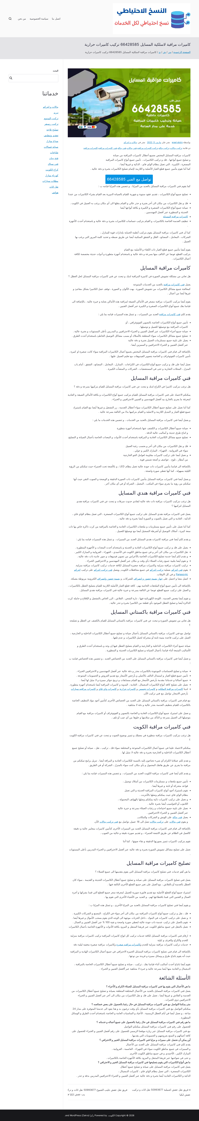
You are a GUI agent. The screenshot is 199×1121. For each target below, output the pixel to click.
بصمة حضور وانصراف (108, 578)
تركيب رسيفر (51, 123)
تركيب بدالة (164, 148)
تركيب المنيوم (51, 118)
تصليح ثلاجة (52, 129)
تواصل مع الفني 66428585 (129, 179)
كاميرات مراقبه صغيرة (128, 944)
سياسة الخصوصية (39, 18)
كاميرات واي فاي (108, 688)
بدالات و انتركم (130, 142)
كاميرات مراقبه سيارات (83, 688)
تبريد (56, 112)
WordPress (75, 1115)
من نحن (22, 18)
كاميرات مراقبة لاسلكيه (170, 688)
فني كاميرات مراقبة (107, 148)
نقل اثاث (53, 186)
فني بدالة (122, 148)
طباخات (54, 152)
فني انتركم (177, 569)
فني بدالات (132, 148)
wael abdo (177, 142)
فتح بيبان (53, 158)
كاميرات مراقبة (90, 148)
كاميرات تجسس (147, 688)
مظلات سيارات (50, 181)
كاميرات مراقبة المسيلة (175, 216)
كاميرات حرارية (128, 688)
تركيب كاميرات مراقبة (147, 148)
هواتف (55, 192)
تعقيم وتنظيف (51, 135)
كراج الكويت (52, 169)
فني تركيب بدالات (109, 821)
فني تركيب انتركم (103, 569)
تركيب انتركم (156, 569)
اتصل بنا (56, 18)
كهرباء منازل (51, 175)
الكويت (111, 1115)
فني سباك (53, 163)
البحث (55, 70)
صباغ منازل (52, 141)
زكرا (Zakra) (88, 1115)
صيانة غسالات (51, 146)
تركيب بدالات (176, 148)
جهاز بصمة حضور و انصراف (148, 578)
